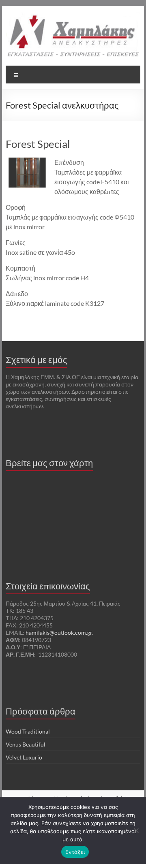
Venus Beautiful (25, 744)
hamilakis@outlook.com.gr (59, 632)
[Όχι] (136, 830)
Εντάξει (75, 852)
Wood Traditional (28, 731)
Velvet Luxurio (24, 757)
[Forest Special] (27, 161)
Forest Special (38, 143)
